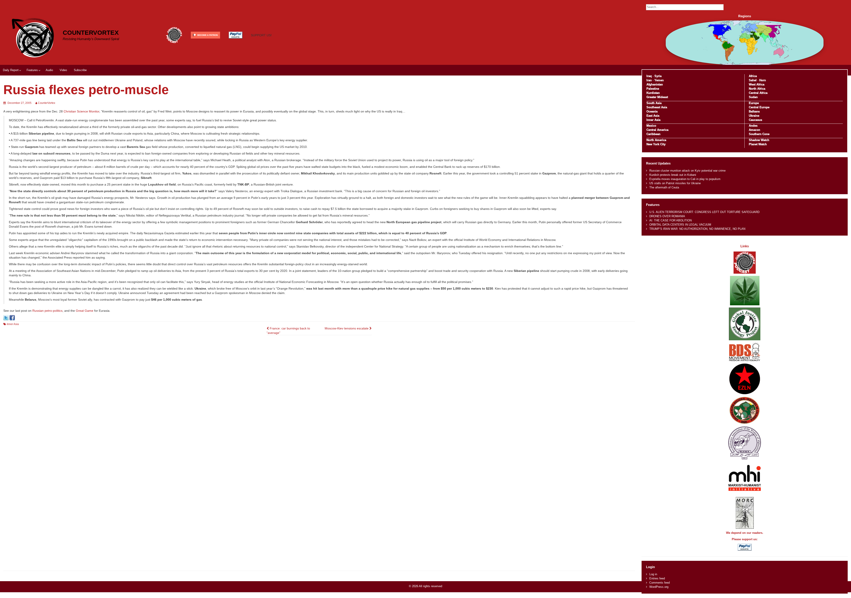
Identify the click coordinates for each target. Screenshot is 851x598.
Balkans (754, 111)
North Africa (757, 88)
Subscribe (80, 70)
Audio (49, 70)
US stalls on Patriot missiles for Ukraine (675, 183)
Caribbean (653, 134)
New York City (656, 144)
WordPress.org (658, 586)
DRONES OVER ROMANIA (667, 216)
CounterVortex (91, 32)
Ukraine (754, 115)
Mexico (651, 125)
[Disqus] (319, 399)
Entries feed (657, 578)
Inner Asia (13, 324)
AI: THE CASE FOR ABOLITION (670, 220)
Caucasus (755, 120)
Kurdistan (653, 93)
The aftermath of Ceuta (664, 187)
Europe (754, 103)
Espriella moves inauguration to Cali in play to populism (684, 179)
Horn (762, 80)
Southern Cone (759, 134)
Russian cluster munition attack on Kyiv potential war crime (687, 170)
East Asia (652, 115)
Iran (649, 80)
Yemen (659, 80)
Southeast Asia (656, 107)
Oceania (652, 111)
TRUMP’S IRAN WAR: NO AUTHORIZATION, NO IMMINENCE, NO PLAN (697, 228)
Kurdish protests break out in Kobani (672, 174)
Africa (753, 76)
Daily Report (11, 70)
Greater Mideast (657, 97)
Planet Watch (758, 144)
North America (656, 140)
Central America (657, 130)
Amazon (754, 130)
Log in (653, 574)
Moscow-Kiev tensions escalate (347, 328)
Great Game (84, 310)
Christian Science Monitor (81, 111)
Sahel (753, 80)
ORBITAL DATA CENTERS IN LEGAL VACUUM (680, 224)
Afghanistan (654, 84)
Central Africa (758, 93)
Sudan (753, 97)
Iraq (649, 76)
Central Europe (759, 107)
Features (32, 70)
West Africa (756, 84)
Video (63, 70)
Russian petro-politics (47, 310)
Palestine (652, 88)
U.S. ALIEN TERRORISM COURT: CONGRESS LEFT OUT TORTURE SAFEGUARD (704, 212)
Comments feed (659, 582)
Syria (658, 76)
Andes (753, 125)
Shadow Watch (759, 140)
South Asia (654, 103)
